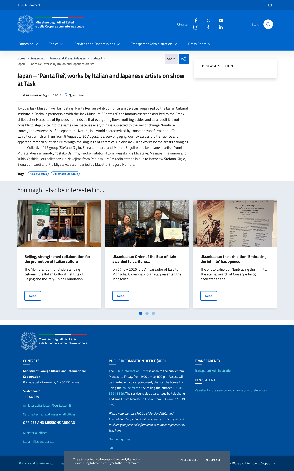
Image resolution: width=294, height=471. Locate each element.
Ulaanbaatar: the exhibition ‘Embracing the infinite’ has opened (233, 259)
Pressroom (37, 58)
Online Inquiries (119, 439)
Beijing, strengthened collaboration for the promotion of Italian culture (57, 259)
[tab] (140, 313)
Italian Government (28, 5)
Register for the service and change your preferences (231, 390)
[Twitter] (207, 20)
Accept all (213, 460)
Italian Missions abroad (38, 441)
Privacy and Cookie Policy (36, 463)
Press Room (197, 44)
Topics (53, 44)
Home (21, 58)
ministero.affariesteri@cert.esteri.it (47, 405)
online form (130, 387)
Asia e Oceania (38, 173)
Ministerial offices (35, 432)
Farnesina (26, 44)
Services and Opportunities (94, 44)
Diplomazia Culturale (65, 173)
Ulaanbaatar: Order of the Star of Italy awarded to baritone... (144, 259)
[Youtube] (219, 20)
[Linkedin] (219, 26)
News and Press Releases (68, 58)
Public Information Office (131, 370)
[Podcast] (207, 26)
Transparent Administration (151, 44)
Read (32, 295)
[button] (268, 24)
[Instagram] (194, 26)
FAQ (111, 448)
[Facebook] (194, 20)
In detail (96, 58)
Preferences (189, 460)
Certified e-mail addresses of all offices (49, 414)
